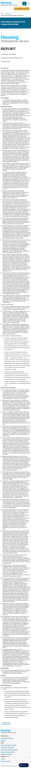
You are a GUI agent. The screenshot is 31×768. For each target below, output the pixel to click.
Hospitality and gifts (6, 754)
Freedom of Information (7, 747)
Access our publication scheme (9, 749)
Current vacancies (5, 761)
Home (2, 13)
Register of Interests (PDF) (8, 752)
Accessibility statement (7, 738)
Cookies (3, 740)
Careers (3, 758)
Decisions (8, 13)
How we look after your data (8, 745)
